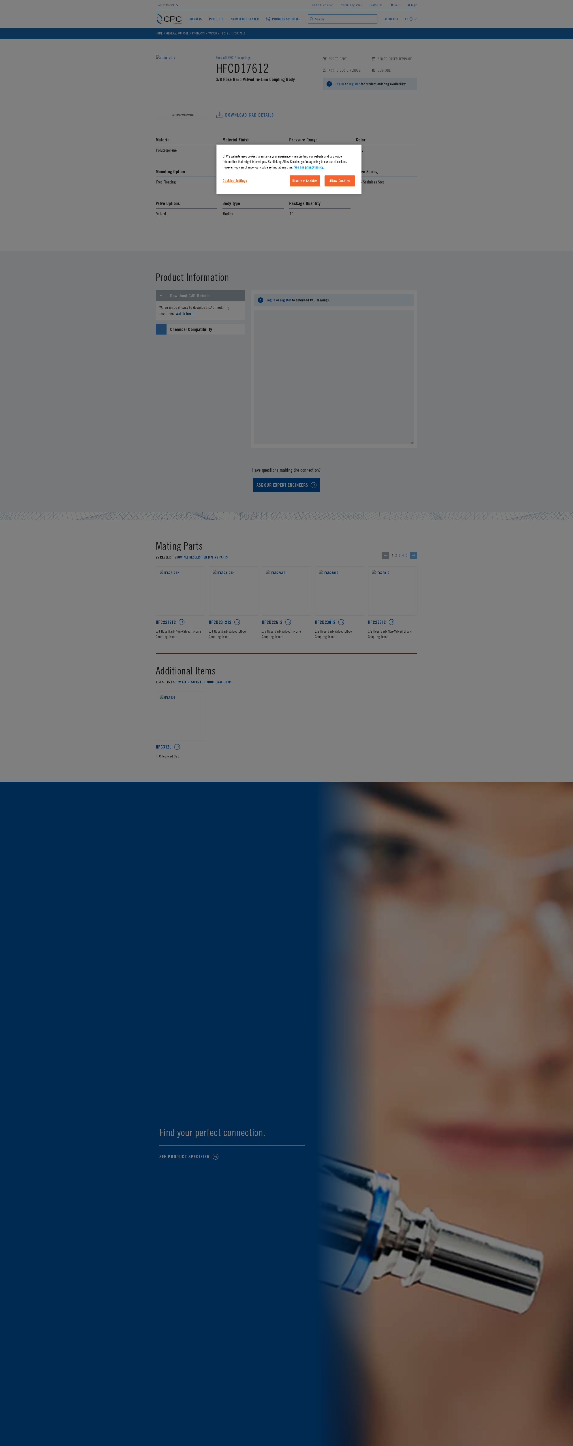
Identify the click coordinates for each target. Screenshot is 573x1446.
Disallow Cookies (304, 181)
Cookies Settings (235, 180)
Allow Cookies (339, 181)
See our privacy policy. (309, 167)
